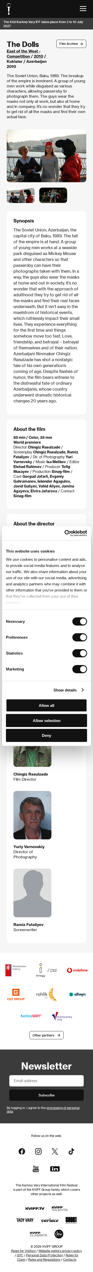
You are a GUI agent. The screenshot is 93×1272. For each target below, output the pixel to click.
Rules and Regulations (44, 1259)
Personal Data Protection (44, 1255)
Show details (65, 690)
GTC (20, 1255)
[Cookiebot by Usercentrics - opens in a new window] (65, 533)
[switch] (79, 637)
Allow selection (46, 720)
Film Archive (68, 43)
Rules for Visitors (23, 1251)
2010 (38, 56)
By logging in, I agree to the (43, 1109)
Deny (46, 735)
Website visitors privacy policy (60, 1251)
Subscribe (46, 1095)
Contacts (69, 1259)
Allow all (46, 705)
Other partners (43, 1035)
